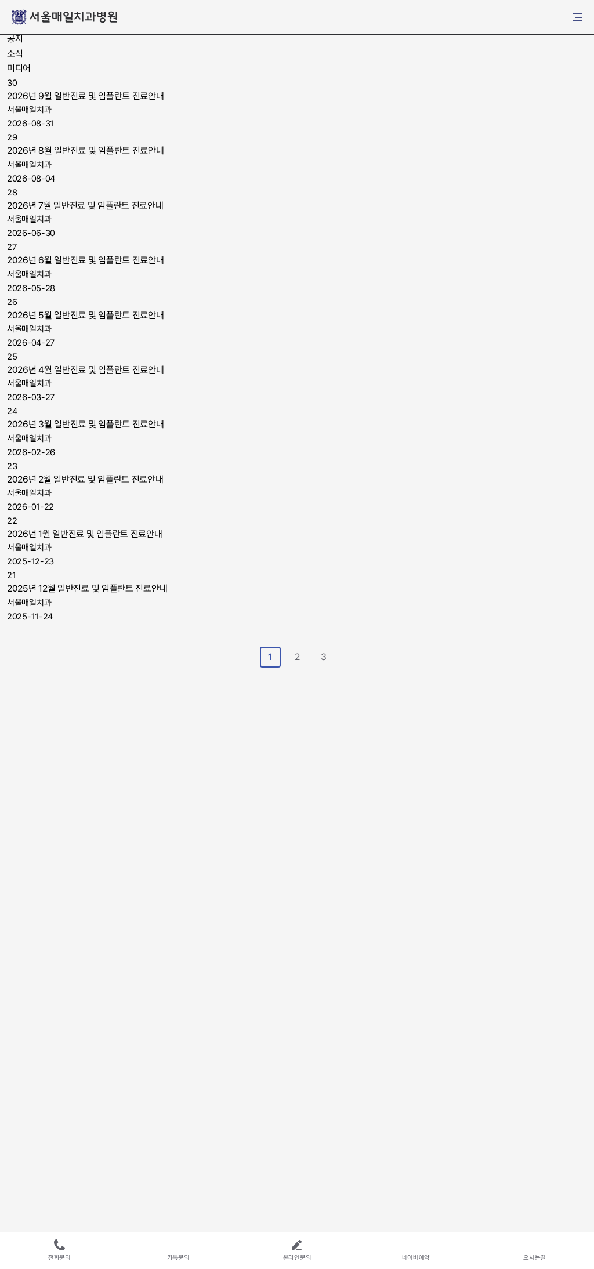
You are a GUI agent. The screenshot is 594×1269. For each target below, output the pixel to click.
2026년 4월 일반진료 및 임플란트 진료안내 (85, 369)
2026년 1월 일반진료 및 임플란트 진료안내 (84, 533)
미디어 (19, 68)
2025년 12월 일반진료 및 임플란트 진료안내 (87, 588)
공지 (15, 38)
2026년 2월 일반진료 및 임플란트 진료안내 (85, 479)
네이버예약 (416, 1257)
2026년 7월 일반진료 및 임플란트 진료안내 (85, 205)
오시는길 (534, 1257)
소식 (15, 53)
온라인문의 (297, 1257)
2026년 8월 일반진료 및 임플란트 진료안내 (85, 150)
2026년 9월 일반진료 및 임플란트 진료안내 (85, 95)
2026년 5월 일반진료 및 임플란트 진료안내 (85, 315)
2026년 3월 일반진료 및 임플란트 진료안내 (85, 424)
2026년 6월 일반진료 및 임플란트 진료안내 (85, 260)
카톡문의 (178, 1257)
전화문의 (59, 1257)
